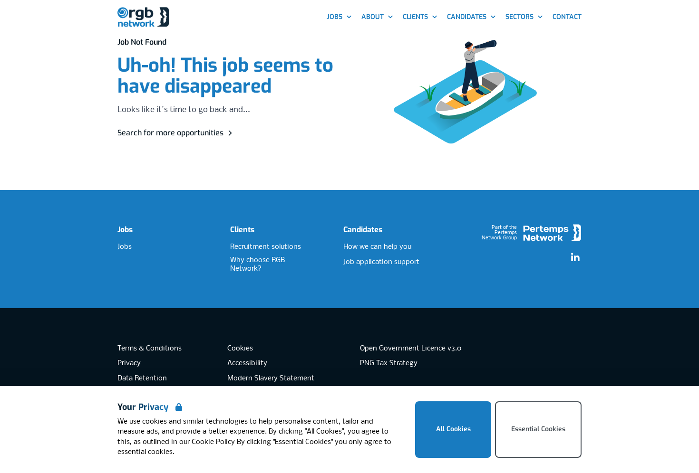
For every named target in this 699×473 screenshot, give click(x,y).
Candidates (362, 230)
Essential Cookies (538, 429)
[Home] (143, 17)
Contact (567, 16)
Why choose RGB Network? (257, 264)
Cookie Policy (213, 442)
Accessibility (247, 363)
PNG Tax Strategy (388, 363)
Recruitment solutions (265, 247)
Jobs (125, 230)
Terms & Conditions (149, 348)
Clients (242, 230)
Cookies (240, 348)
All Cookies (453, 429)
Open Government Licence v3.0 (410, 348)
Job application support (381, 262)
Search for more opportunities (170, 133)
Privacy (129, 363)
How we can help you (377, 247)
